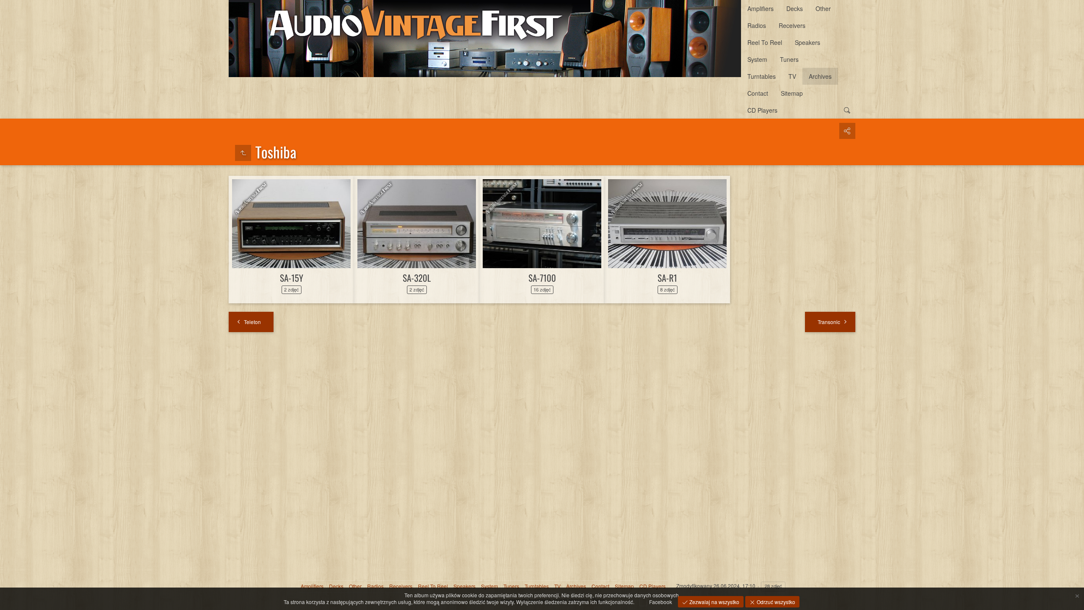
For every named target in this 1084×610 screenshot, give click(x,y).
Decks (794, 8)
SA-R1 (667, 277)
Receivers (792, 25)
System (757, 59)
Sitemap (792, 93)
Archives (820, 76)
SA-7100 (542, 277)
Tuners (789, 59)
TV (792, 76)
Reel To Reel (764, 42)
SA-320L (417, 277)
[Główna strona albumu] (485, 38)
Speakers (807, 42)
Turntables (761, 76)
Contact (757, 93)
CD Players (762, 110)
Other (823, 8)
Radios (756, 25)
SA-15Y (291, 277)
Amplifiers (760, 8)
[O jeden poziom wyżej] (243, 153)
